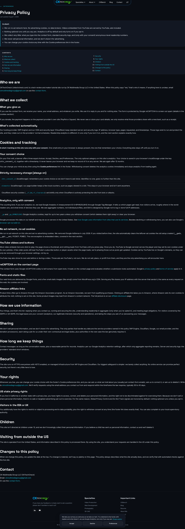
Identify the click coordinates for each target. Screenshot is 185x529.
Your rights (99, 59)
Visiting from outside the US (104, 65)
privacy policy (150, 269)
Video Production (91, 502)
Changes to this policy (102, 68)
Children (98, 62)
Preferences (113, 523)
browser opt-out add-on (10, 223)
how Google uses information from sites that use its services (103, 220)
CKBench (102, 2)
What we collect (9, 59)
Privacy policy (117, 519)
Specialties (79, 2)
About (91, 2)
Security (98, 56)
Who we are (8, 56)
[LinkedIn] (35, 510)
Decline (92, 523)
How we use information (12, 65)
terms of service (166, 269)
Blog (111, 2)
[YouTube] (40, 510)
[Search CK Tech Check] (127, 2)
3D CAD (87, 511)
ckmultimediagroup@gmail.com (13, 91)
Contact (119, 2)
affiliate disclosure (119, 296)
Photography (89, 508)
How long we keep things (12, 71)
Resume (123, 508)
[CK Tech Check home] (64, 2)
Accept (71, 523)
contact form (40, 91)
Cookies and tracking (11, 62)
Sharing (6, 68)
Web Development (91, 505)
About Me (124, 511)
